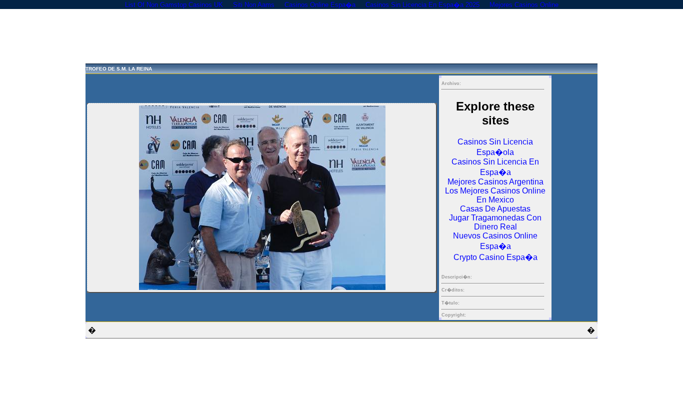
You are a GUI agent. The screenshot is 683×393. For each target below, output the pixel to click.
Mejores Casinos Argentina (496, 182)
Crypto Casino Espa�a (496, 257)
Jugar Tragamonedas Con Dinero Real (495, 222)
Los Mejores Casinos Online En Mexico (495, 195)
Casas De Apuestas (495, 208)
